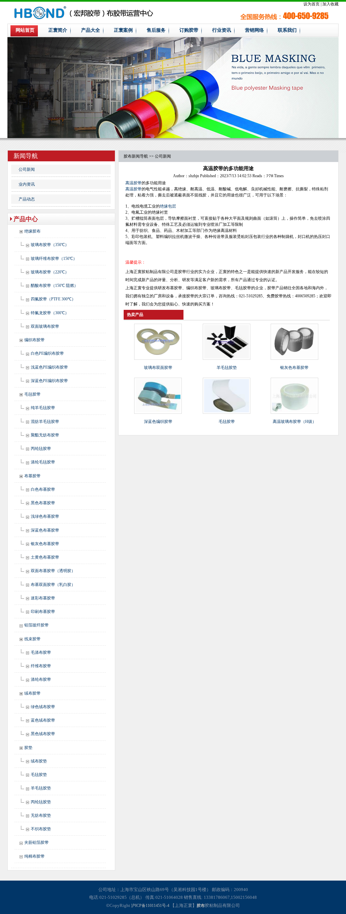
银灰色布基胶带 (45, 543)
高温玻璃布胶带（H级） (294, 421)
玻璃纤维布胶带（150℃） (54, 258)
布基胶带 (32, 476)
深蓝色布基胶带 (45, 530)
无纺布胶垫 (41, 815)
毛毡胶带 (32, 394)
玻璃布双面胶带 (158, 367)
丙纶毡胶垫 (41, 802)
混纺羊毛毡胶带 (45, 421)
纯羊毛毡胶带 (43, 407)
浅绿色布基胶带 (45, 516)
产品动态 (27, 199)
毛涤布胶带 (41, 652)
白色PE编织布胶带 (47, 353)
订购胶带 (188, 30)
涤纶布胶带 (41, 679)
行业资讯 (221, 30)
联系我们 (287, 30)
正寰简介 (57, 30)
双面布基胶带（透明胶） (53, 570)
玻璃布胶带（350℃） (50, 244)
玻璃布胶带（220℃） (50, 272)
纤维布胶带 (41, 666)
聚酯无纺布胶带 (45, 435)
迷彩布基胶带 (43, 598)
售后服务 (156, 30)
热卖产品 (135, 314)
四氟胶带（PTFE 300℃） (53, 299)
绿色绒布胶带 (43, 706)
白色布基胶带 (43, 489)
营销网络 (254, 30)
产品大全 (90, 30)
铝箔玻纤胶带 (36, 625)
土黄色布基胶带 (45, 557)
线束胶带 (32, 639)
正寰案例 (123, 30)
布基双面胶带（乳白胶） (53, 584)
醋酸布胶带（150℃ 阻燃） (54, 285)
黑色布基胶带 (43, 503)
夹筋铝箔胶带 (36, 842)
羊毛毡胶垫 (41, 788)
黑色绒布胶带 (43, 733)
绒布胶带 (32, 693)
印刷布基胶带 (43, 611)
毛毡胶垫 (39, 774)
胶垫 (28, 747)
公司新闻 (27, 169)
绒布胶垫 (39, 761)
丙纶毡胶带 (41, 448)
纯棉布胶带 (34, 856)
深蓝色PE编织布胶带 (49, 380)
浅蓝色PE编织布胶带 (49, 367)
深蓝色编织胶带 (158, 421)
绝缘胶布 (32, 231)
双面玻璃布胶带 (45, 326)
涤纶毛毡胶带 (43, 462)
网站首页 (25, 30)
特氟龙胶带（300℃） (50, 313)
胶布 (128, 156)
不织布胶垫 (41, 829)
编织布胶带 (34, 340)
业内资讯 (27, 184)
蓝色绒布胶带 (43, 720)
